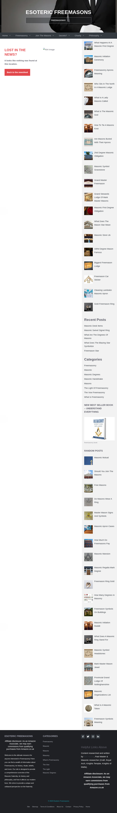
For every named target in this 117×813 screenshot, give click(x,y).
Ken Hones (89, 756)
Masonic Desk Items (93, 326)
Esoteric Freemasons (58, 12)
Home (5, 35)
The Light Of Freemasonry (96, 388)
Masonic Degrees (92, 374)
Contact (68, 807)
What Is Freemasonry (94, 397)
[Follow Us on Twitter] (88, 737)
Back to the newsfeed (17, 72)
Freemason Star (91, 351)
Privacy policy (78, 807)
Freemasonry (22, 35)
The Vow (46, 765)
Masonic (88, 370)
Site (28, 807)
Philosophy (94, 35)
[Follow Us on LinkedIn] (98, 737)
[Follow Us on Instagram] (93, 737)
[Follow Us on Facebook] (83, 737)
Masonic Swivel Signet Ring (97, 330)
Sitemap (35, 807)
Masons (87, 383)
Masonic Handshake (93, 379)
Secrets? (63, 35)
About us (60, 807)
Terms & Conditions (47, 807)
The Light (46, 769)
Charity (78, 35)
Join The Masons (43, 35)
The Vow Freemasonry (94, 392)
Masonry (46, 755)
